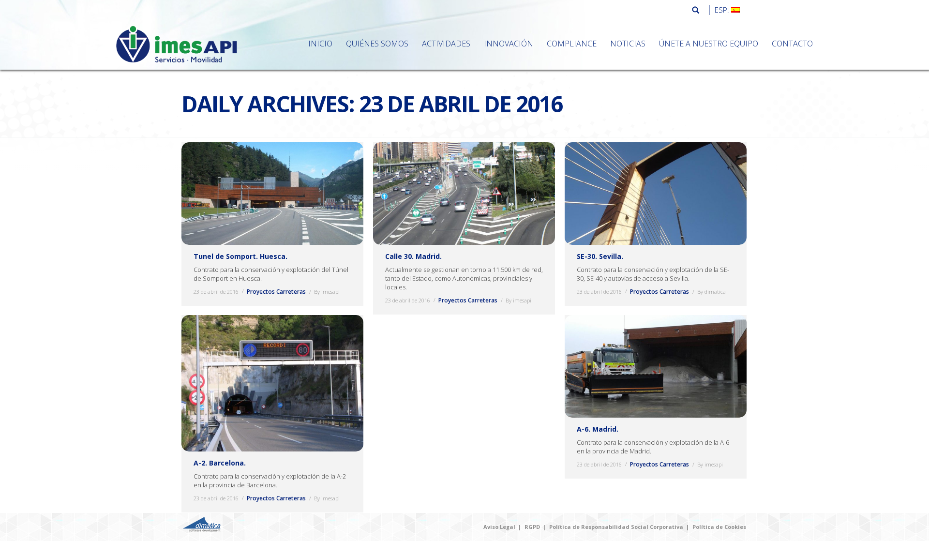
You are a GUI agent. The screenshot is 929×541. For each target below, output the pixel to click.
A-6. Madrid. (597, 429)
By (327, 291)
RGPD (532, 526)
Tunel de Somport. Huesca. (240, 256)
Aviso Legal (499, 526)
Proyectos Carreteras (276, 291)
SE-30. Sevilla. (600, 256)
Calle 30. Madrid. (413, 256)
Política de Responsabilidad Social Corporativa (616, 526)
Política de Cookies (719, 526)
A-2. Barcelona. (220, 463)
